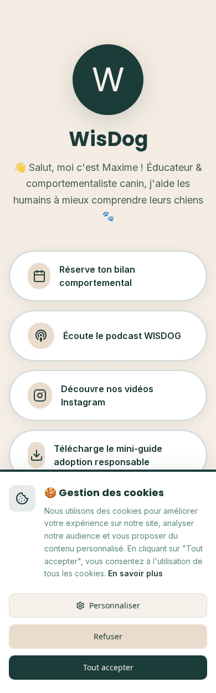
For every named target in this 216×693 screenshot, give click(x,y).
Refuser (108, 636)
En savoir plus (135, 573)
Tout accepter (108, 667)
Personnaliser (114, 605)
